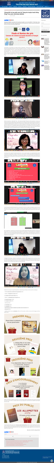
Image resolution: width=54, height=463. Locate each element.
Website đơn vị (29, 0)
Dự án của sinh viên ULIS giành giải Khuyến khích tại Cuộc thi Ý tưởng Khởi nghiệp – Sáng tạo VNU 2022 (19, 440)
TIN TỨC (10, 6)
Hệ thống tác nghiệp (4, 0)
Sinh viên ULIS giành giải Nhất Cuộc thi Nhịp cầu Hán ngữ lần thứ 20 (14, 445)
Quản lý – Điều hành (10, 0)
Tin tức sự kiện (12, 15)
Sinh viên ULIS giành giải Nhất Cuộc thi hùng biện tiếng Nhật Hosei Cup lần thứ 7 (16, 444)
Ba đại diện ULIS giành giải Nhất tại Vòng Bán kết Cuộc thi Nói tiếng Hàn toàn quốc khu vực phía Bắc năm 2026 (47, 67)
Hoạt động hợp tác (46, 46)
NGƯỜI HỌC (24, 6)
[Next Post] (30, 436)
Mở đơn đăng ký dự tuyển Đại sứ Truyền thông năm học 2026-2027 (47, 62)
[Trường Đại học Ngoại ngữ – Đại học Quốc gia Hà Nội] (27, 3)
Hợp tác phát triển (40, 6)
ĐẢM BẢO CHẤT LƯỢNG (17, 0)
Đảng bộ (46, 6)
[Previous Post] (12, 436)
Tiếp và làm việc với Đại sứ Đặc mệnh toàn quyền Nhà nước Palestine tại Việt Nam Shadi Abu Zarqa (46, 49)
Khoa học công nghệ (31, 6)
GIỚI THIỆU (5, 6)
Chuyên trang (34, 0)
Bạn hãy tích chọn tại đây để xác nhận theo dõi (45, 29)
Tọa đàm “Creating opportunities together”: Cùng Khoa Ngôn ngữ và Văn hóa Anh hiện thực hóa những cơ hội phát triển (47, 56)
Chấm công (42, 0)
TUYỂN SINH (15, 6)
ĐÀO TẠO (19, 6)
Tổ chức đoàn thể (23, 0)
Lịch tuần (38, 0)
